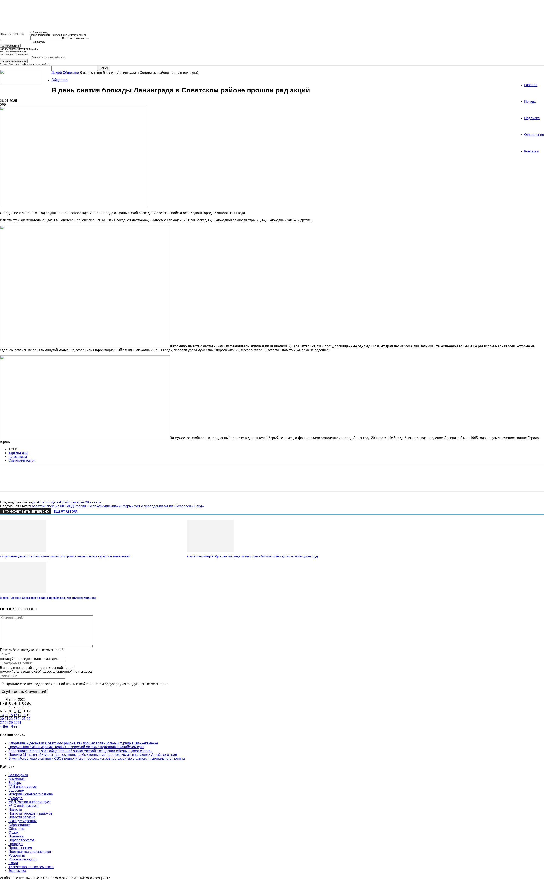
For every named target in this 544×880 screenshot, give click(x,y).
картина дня (18, 453)
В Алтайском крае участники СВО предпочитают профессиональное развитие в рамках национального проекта (96, 758)
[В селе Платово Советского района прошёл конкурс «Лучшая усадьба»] (23, 592)
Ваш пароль (38, 42)
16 (15, 715)
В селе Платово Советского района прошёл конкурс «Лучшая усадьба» (48, 597)
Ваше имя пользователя (75, 38)
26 (28, 719)
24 (19, 719)
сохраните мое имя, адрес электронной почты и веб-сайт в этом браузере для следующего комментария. (86, 684)
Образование (19, 825)
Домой (56, 72)
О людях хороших (22, 821)
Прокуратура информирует (29, 851)
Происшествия (20, 848)
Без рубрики (18, 775)
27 (2, 722)
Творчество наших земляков (31, 867)
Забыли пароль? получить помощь (19, 49)
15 (11, 715)
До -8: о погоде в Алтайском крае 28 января (66, 502)
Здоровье (16, 790)
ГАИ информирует (22, 786)
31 (19, 722)
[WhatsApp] (53, 482)
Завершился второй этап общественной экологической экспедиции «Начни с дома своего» (80, 751)
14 (6, 715)
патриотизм (17, 456)
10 (19, 711)
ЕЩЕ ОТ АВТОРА (65, 511)
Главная (530, 85)
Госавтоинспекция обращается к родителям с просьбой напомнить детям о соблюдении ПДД (252, 556)
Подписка (532, 118)
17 (19, 715)
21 (6, 719)
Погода (530, 101)
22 (11, 719)
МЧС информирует (23, 805)
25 (24, 719)
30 (15, 722)
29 (11, 722)
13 (2, 715)
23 (15, 719)
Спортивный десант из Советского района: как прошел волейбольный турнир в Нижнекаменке (65, 556)
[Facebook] (7, 482)
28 (6, 722)
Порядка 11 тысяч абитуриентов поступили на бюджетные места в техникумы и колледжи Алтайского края (92, 754)
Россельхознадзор (22, 859)
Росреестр (16, 855)
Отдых (13, 832)
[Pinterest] (38, 482)
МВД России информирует (29, 802)
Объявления (534, 134)
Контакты (531, 151)
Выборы (15, 783)
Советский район (21, 460)
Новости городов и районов (30, 813)
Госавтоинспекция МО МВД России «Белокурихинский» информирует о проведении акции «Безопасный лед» (117, 506)
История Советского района (30, 794)
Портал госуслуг (21, 840)
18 (24, 715)
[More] (68, 482)
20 (2, 719)
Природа (15, 844)
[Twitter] (22, 482)
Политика (16, 836)
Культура (15, 798)
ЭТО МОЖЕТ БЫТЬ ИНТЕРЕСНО (26, 511)
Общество (71, 72)
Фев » (15, 726)
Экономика (17, 871)
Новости (15, 809)
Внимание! (17, 779)
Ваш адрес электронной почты (48, 57)
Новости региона (21, 817)
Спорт (13, 863)
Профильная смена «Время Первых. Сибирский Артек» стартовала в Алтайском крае (76, 747)
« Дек (4, 726)
